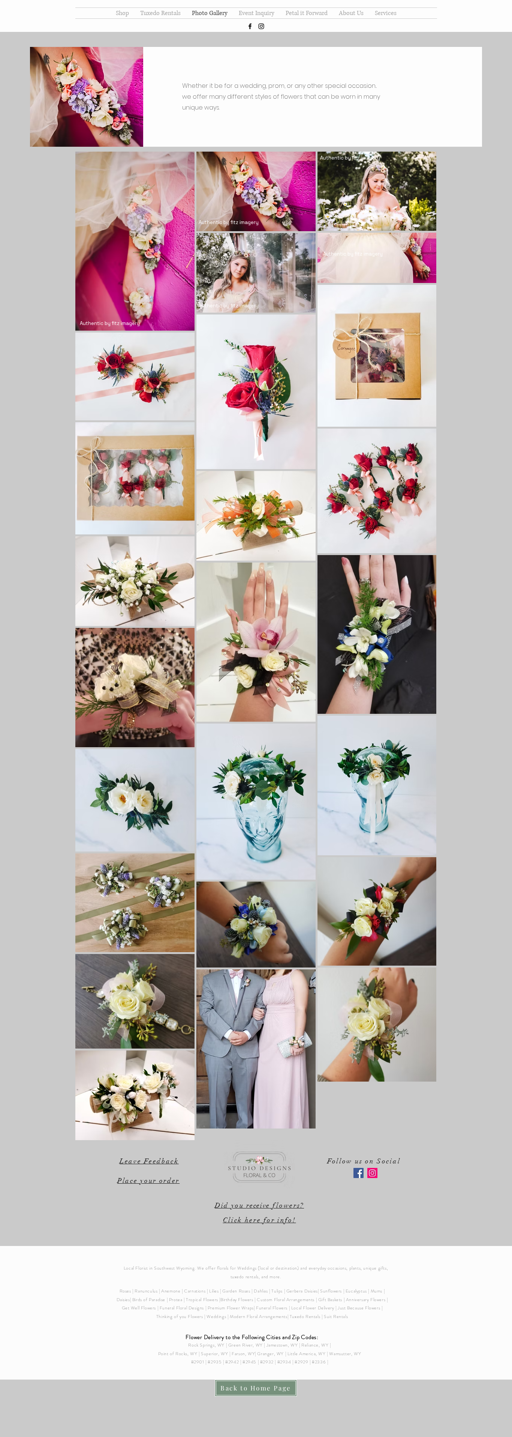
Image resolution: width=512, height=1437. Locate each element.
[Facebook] (358, 1173)
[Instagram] (372, 1173)
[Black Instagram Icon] (261, 26)
